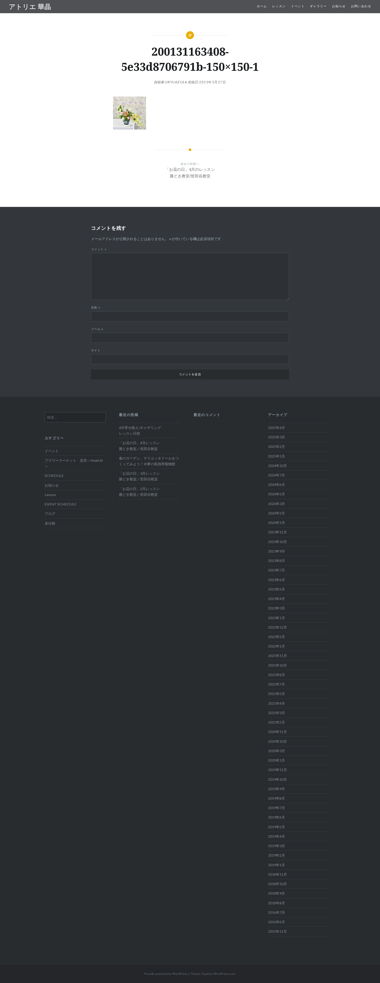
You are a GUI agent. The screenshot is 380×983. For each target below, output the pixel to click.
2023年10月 (277, 542)
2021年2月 (276, 722)
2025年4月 (276, 427)
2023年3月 (276, 608)
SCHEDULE (54, 475)
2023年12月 (277, 532)
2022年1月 (276, 646)
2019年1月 (276, 865)
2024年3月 (276, 504)
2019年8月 (276, 798)
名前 (95, 307)
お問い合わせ (361, 6)
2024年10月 (277, 465)
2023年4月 (276, 598)
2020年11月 (277, 731)
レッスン (279, 6)
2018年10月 (277, 884)
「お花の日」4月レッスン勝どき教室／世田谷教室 (139, 445)
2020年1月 (276, 760)
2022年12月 (277, 627)
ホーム (262, 6)
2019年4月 (276, 836)
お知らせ (339, 6)
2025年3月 (276, 437)
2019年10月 (277, 779)
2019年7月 (276, 808)
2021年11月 (277, 655)
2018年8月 (276, 903)
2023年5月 (276, 589)
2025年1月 (276, 456)
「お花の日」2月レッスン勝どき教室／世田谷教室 (139, 491)
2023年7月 (276, 570)
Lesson (50, 494)
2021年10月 (277, 665)
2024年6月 (276, 484)
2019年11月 (277, 770)
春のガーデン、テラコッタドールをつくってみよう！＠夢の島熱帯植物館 (149, 461)
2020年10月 (277, 741)
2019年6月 (276, 817)
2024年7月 (276, 475)
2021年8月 (276, 675)
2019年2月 (276, 855)
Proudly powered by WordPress (166, 974)
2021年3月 (276, 713)
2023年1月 (276, 618)
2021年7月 (276, 684)
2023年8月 (276, 560)
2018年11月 (277, 874)
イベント (298, 6)
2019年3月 (276, 846)
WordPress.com (224, 974)
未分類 (50, 523)
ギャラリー (318, 6)
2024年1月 (276, 522)
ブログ (50, 513)
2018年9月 (276, 893)
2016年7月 (276, 912)
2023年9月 (276, 551)
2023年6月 (276, 580)
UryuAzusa (176, 82)
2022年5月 (276, 637)
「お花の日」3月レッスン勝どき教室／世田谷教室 (139, 476)
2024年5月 (276, 494)
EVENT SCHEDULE (61, 504)
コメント (99, 249)
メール (97, 329)
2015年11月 (277, 931)
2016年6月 (276, 922)
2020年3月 (276, 751)
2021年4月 (276, 703)
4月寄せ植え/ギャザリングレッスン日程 (140, 430)
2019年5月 (276, 827)
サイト (95, 350)
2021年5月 (276, 693)
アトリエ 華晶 (30, 6)
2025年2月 (276, 446)
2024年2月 (276, 513)
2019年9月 (276, 789)
